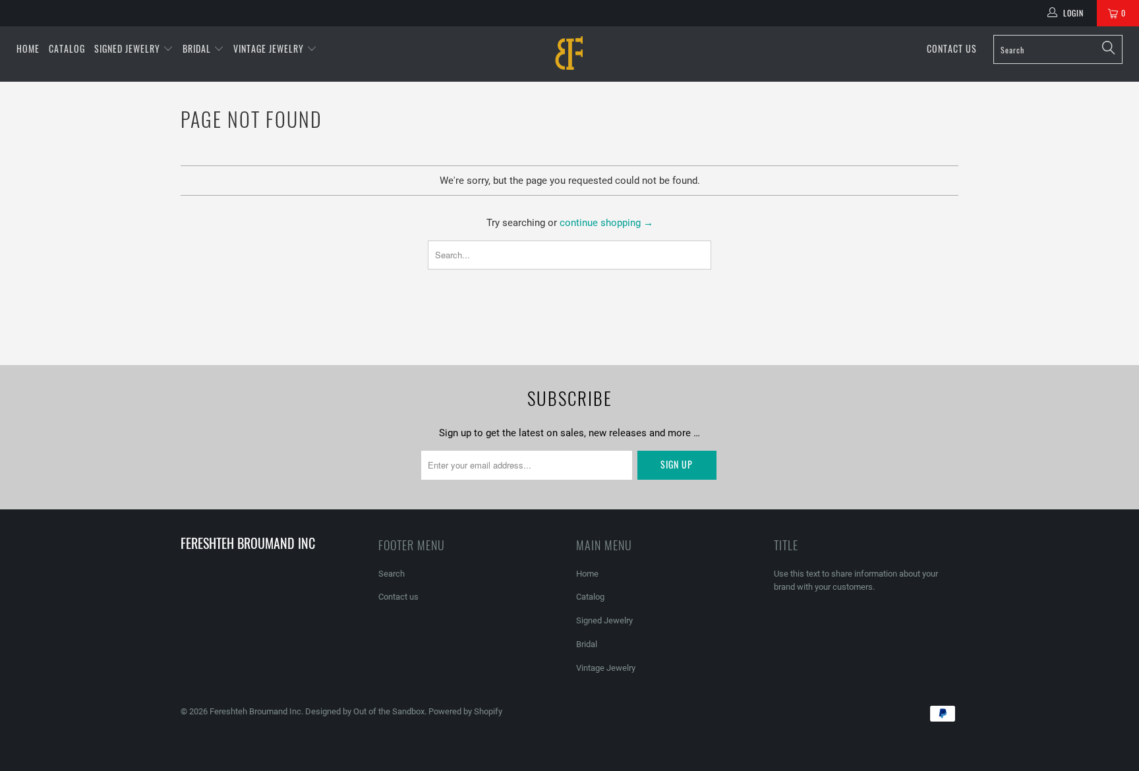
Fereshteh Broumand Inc (255, 711)
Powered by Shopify (465, 711)
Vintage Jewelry (270, 48)
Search (391, 574)
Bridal (198, 48)
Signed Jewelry (128, 48)
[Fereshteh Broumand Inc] (569, 54)
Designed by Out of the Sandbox (364, 711)
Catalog (67, 48)
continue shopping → (606, 223)
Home (28, 48)
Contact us (952, 48)
